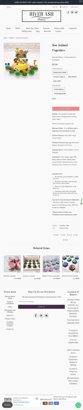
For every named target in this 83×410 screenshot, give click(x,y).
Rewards (47, 31)
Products (11, 38)
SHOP (17, 28)
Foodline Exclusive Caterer (9, 324)
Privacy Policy (10, 319)
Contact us (10, 329)
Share (63, 235)
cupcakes (62, 225)
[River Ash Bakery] (41, 16)
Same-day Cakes (32, 28)
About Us (10, 315)
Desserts (46, 28)
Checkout (74, 7)
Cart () (65, 7)
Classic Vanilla (59, 77)
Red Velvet (72, 77)
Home (8, 28)
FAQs (10, 307)
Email (66, 240)
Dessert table (59, 28)
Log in (54, 7)
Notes (54, 99)
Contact (58, 31)
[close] (81, 2)
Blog (37, 31)
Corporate (73, 28)
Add (76, 235)
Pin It (70, 235)
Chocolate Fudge (59, 72)
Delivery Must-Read (10, 297)
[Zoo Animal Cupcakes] (22, 61)
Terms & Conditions (10, 302)
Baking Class (26, 31)
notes (67, 225)
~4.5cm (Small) (58, 89)
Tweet (57, 235)
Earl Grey (57, 81)
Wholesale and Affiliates (10, 311)
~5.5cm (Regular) (59, 93)
